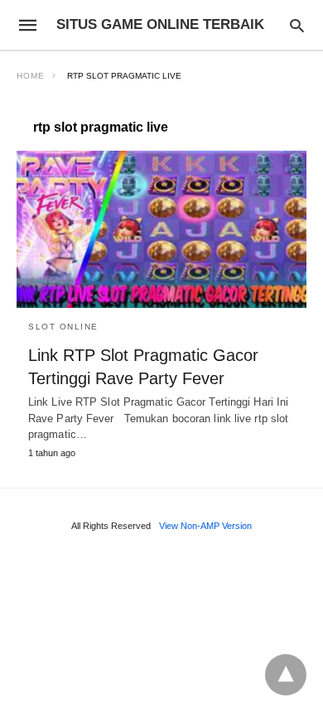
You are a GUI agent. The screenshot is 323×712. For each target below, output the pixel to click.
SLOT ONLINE (63, 326)
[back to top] (285, 674)
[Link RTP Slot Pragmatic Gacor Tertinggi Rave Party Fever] (161, 229)
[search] (296, 25)
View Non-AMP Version (205, 526)
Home (31, 75)
